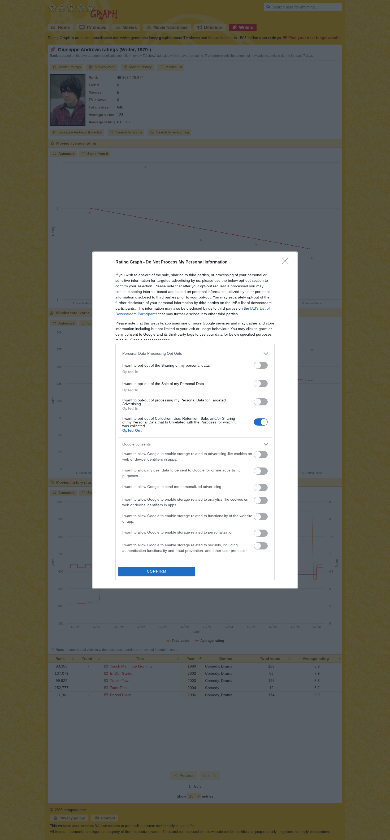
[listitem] (195, 353)
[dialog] (195, 420)
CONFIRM (157, 571)
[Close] (287, 262)
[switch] (261, 365)
